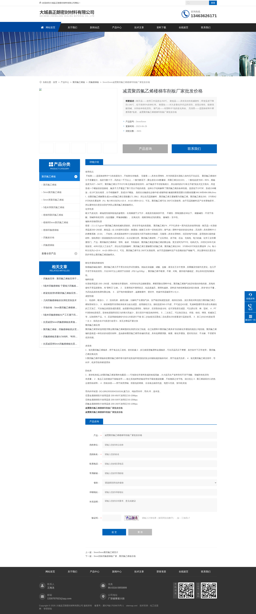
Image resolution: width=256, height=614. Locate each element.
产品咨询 (145, 149)
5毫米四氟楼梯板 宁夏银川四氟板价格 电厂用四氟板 (61, 286)
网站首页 (50, 27)
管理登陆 (48, 608)
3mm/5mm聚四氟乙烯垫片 (106, 552)
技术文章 (139, 27)
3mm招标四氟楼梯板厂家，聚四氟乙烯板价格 (115, 556)
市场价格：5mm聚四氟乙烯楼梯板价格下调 (61, 307)
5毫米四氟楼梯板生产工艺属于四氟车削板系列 (61, 315)
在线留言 (183, 27)
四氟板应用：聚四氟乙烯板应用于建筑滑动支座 (61, 278)
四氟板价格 (48, 237)
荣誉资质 (161, 571)
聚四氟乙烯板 (79, 82)
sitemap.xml (131, 605)
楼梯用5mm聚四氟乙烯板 (55, 222)
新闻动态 (94, 27)
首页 (55, 82)
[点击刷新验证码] (131, 517)
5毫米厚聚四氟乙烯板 (53, 207)
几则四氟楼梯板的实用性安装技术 (60, 300)
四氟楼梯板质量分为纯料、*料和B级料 (61, 336)
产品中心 (117, 27)
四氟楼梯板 (94, 82)
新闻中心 (117, 571)
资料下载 (161, 27)
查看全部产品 (49, 253)
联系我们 (206, 27)
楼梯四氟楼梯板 (51, 230)
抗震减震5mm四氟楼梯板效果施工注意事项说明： (61, 322)
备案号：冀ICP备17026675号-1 (109, 605)
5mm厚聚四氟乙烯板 (53, 199)
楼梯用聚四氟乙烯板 (53, 215)
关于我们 (72, 27)
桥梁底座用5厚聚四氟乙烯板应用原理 (61, 293)
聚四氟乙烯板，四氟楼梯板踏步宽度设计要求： (61, 329)
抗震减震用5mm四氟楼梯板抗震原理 (61, 344)
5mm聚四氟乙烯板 (52, 192)
